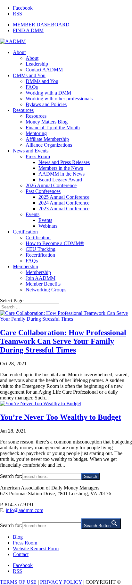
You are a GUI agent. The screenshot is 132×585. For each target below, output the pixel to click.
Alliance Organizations (49, 145)
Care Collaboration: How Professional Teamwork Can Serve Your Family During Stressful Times (63, 341)
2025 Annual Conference (63, 197)
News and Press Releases (64, 162)
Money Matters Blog (47, 121)
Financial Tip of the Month (53, 127)
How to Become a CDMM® (55, 243)
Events (32, 214)
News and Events (30, 150)
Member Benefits (43, 284)
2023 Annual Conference (63, 208)
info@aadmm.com (24, 510)
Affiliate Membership (47, 139)
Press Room (38, 156)
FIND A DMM (28, 30)
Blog (18, 537)
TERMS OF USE (18, 582)
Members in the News (60, 168)
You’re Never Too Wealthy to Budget (60, 417)
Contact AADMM (44, 69)
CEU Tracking (40, 249)
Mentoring (36, 133)
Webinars (47, 226)
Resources (23, 110)
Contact (21, 554)
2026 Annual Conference (51, 185)
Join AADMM (40, 278)
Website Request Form (36, 548)
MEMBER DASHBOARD (41, 24)
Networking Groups (46, 289)
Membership (25, 266)
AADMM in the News (61, 174)
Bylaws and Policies (46, 104)
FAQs (32, 87)
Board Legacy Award (60, 179)
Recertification (40, 255)
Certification (25, 231)
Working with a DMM (48, 93)
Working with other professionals (59, 98)
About (19, 52)
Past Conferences (43, 191)
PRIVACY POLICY (61, 582)
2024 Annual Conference (63, 203)
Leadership (37, 64)
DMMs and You (29, 75)
